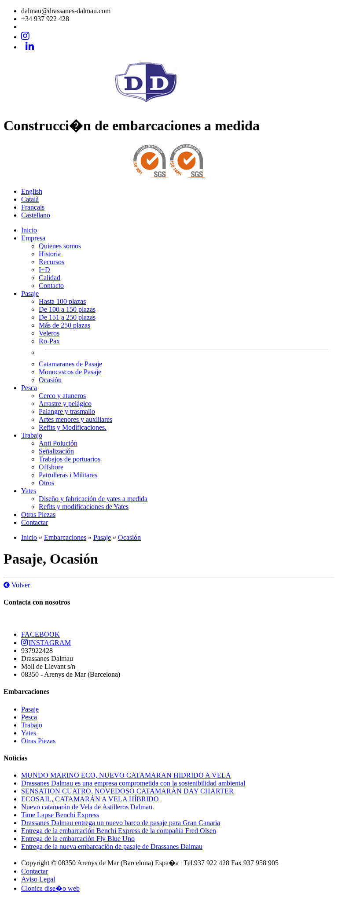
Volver (20, 585)
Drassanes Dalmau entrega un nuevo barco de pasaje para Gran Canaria (120, 822)
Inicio (29, 230)
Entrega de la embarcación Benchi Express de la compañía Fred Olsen (118, 830)
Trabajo (31, 435)
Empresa (33, 238)
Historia (50, 254)
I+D (44, 269)
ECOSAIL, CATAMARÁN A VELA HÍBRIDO (90, 799)
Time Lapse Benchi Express (60, 815)
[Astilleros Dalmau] (169, 103)
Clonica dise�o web (50, 888)
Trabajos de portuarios (69, 459)
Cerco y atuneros (62, 395)
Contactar (34, 522)
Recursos (51, 262)
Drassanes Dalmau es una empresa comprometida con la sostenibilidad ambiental (133, 783)
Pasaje (30, 293)
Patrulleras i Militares (68, 475)
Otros (46, 483)
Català (30, 199)
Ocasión (50, 380)
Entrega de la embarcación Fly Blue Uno (78, 838)
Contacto (51, 285)
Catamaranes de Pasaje (70, 364)
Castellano (35, 215)
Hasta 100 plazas (62, 301)
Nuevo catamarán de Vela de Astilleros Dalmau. (87, 807)
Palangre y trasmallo (67, 411)
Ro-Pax (49, 341)
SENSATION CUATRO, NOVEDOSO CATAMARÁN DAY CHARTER (127, 791)
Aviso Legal (38, 879)
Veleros (49, 333)
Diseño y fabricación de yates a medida (93, 498)
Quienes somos (60, 246)
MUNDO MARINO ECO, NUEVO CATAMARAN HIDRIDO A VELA (126, 775)
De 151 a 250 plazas (67, 317)
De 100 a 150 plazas (67, 309)
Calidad (49, 277)
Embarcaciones (65, 537)
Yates (28, 490)
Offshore (51, 467)
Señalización (56, 451)
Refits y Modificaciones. (73, 427)
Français (32, 207)
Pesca (29, 387)
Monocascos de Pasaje (70, 372)
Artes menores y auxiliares (75, 419)
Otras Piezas (38, 514)
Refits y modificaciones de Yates (84, 506)
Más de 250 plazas (64, 325)
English (31, 191)
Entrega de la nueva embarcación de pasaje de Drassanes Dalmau (111, 846)
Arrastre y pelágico (65, 403)
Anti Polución (58, 443)
